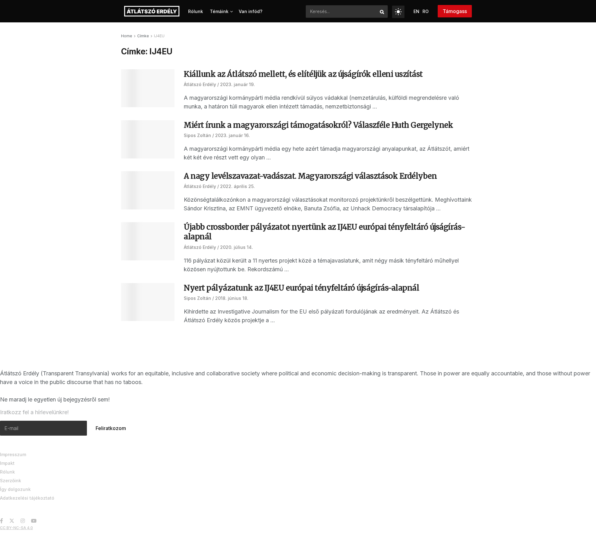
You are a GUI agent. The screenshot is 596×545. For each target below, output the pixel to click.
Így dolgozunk (15, 489)
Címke (143, 36)
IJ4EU (159, 36)
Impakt (7, 463)
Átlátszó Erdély (200, 84)
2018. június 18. (231, 298)
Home (126, 36)
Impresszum (13, 454)
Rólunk (195, 11)
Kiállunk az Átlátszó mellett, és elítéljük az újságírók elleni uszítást (303, 74)
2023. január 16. (232, 135)
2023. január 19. (237, 84)
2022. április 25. (237, 186)
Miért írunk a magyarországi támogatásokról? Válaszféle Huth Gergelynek (318, 125)
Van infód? (250, 11)
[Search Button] (382, 11)
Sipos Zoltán (197, 135)
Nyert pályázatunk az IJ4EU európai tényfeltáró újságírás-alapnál (301, 288)
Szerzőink (10, 480)
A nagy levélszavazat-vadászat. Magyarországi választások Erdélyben (310, 176)
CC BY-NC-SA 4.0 (16, 527)
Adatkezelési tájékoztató (27, 498)
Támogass (455, 11)
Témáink (219, 11)
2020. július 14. (236, 247)
